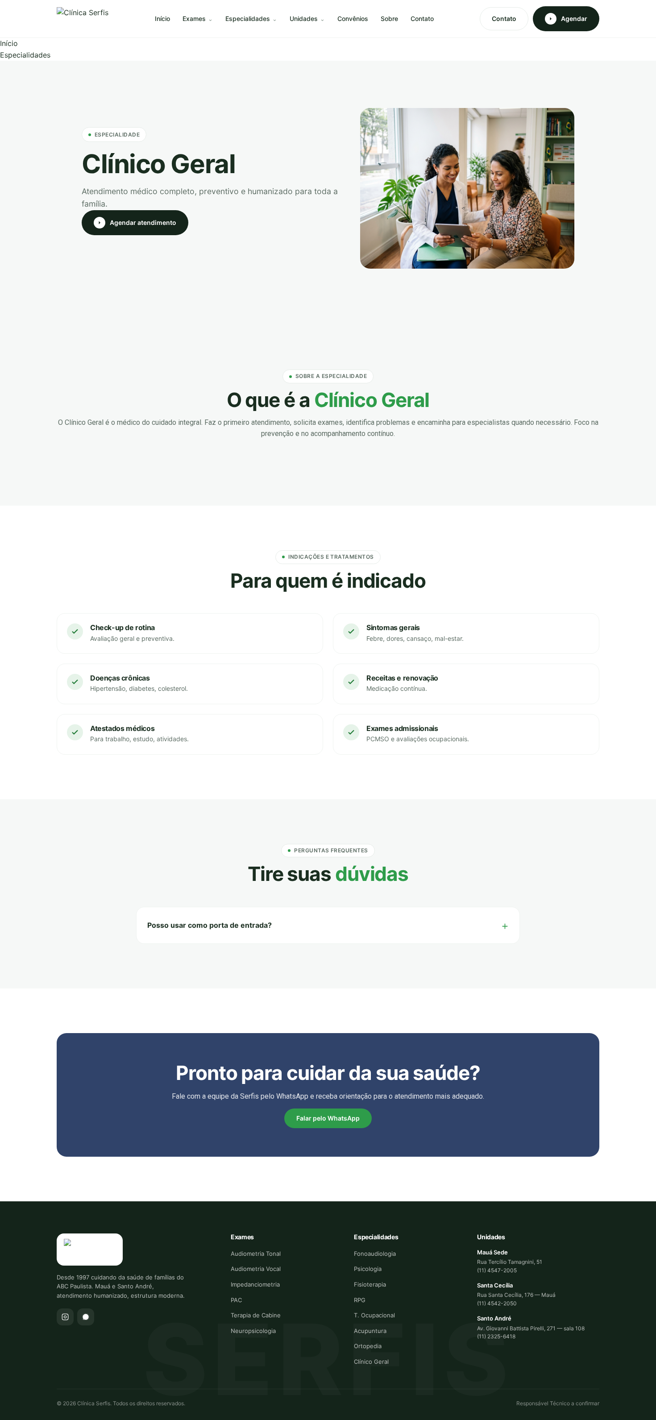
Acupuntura (370, 1330)
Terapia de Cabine (256, 1315)
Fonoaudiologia (375, 1253)
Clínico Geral (371, 1361)
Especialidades (247, 18)
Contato (422, 18)
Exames (194, 18)
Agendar (574, 18)
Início (162, 18)
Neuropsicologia (253, 1330)
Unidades (304, 18)
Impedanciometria (255, 1284)
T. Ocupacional (374, 1315)
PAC (236, 1300)
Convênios (352, 18)
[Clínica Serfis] (82, 18)
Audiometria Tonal (256, 1253)
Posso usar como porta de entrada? (209, 925)
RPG (359, 1300)
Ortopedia (368, 1345)
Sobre (389, 18)
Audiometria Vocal (256, 1268)
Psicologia (368, 1268)
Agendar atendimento (143, 222)
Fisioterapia (370, 1284)
